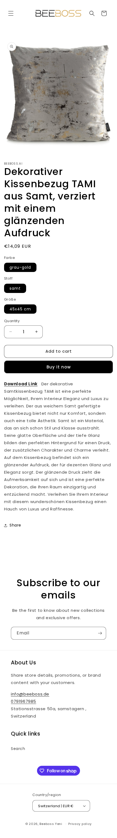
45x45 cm (20, 309)
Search (18, 748)
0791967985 (23, 701)
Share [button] (15, 525)
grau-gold (20, 267)
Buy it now (59, 367)
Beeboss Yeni (51, 824)
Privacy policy (80, 824)
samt (15, 288)
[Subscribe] (100, 633)
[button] (11, 13)
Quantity (12, 320)
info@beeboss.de (30, 694)
